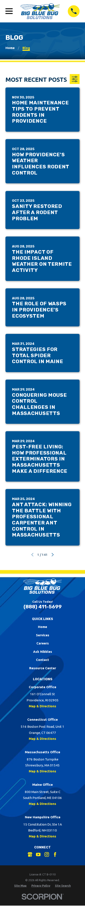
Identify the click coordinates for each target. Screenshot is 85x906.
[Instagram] (46, 854)
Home (42, 627)
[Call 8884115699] (74, 11)
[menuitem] (20, 885)
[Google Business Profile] (30, 854)
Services (42, 635)
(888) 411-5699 (43, 607)
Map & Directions (42, 706)
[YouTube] (38, 854)
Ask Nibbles (42, 651)
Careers (42, 643)
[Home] (40, 11)
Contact (42, 660)
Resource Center (42, 668)
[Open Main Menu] (9, 11)
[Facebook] (55, 854)
